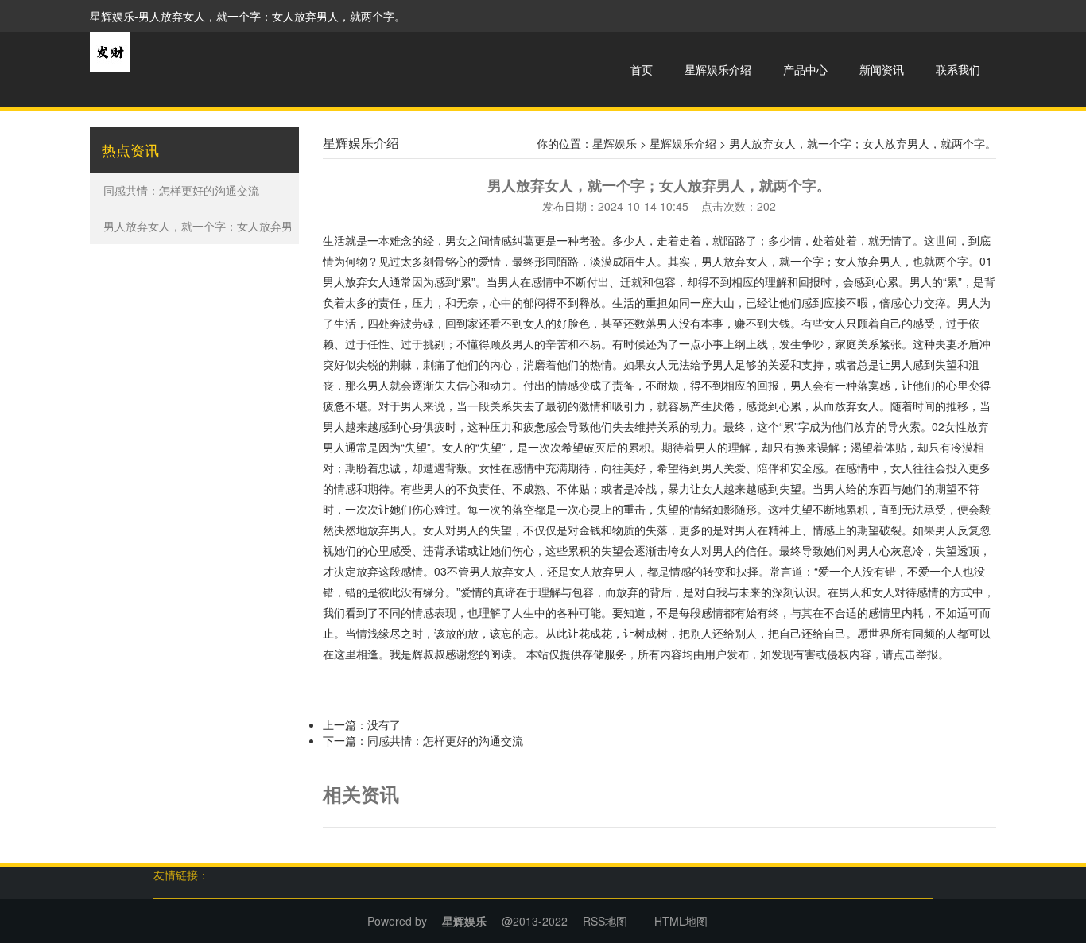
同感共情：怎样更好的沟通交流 (181, 190)
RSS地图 (605, 921)
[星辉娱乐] (110, 50)
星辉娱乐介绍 (718, 69)
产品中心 (805, 69)
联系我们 (958, 69)
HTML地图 (681, 921)
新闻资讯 (881, 69)
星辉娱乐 (614, 143)
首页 (641, 69)
